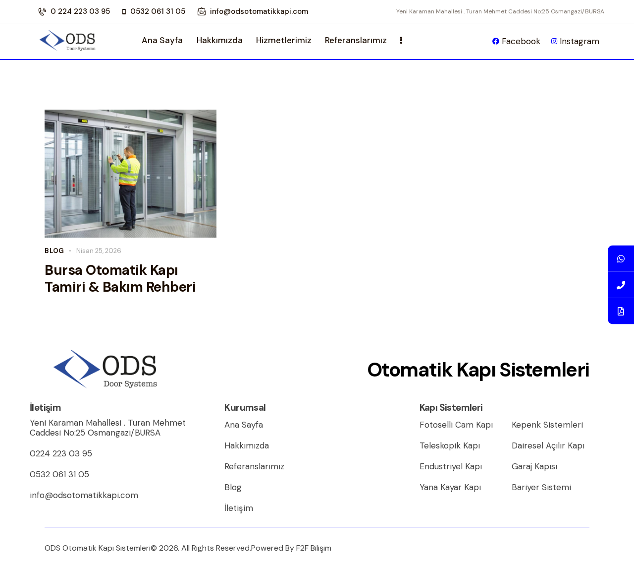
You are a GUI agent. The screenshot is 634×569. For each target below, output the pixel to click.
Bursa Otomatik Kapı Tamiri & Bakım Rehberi (120, 279)
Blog (54, 251)
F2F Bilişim (313, 548)
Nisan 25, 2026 (98, 251)
